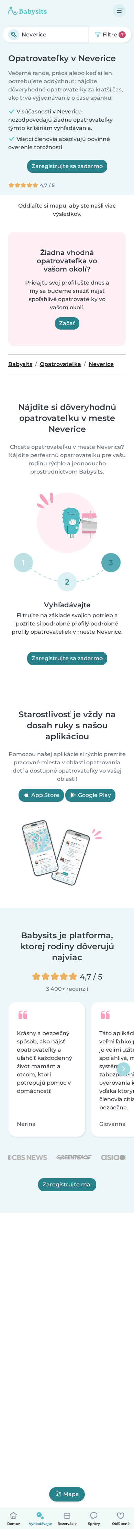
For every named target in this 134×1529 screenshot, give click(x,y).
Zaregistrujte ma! (67, 1184)
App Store (44, 795)
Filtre (112, 34)
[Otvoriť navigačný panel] (119, 10)
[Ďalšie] (123, 1069)
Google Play (94, 795)
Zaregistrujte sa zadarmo (67, 166)
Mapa (71, 1494)
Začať (67, 323)
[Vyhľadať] (13, 34)
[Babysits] (27, 11)
